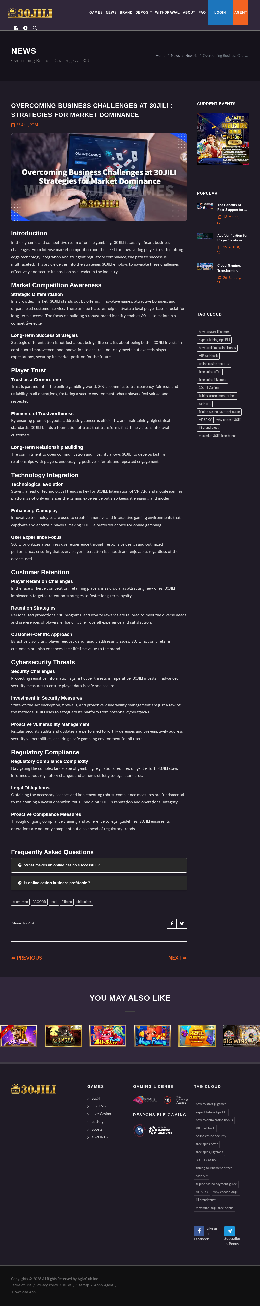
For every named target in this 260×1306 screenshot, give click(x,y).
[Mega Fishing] (152, 1036)
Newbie (191, 56)
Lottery (98, 1122)
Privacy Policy (47, 1285)
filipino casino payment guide (219, 412)
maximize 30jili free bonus (217, 436)
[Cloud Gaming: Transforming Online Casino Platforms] (205, 266)
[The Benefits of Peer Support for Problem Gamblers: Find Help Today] (205, 206)
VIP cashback (208, 356)
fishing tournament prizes (217, 396)
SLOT (96, 1098)
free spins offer (210, 372)
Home (160, 56)
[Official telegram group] (25, 27)
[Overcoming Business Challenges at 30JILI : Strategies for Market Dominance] (30, 13)
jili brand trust (209, 428)
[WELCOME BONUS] (223, 139)
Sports (97, 1129)
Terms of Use (21, 1285)
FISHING (99, 1106)
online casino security (214, 364)
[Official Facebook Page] (16, 27)
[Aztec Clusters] (197, 1036)
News (175, 56)
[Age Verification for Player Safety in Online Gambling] (205, 236)
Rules (67, 1285)
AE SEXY (205, 420)
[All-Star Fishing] (107, 1036)
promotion (20, 902)
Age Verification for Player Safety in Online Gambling (232, 240)
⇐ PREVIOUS (26, 958)
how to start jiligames (214, 332)
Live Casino (101, 1114)
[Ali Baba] (18, 1036)
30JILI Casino (209, 388)
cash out (205, 404)
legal (54, 902)
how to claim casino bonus (217, 348)
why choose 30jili (228, 420)
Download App (24, 1292)
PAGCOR (39, 902)
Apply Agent (103, 1285)
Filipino (67, 902)
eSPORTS (100, 1137)
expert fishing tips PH (214, 340)
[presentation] (4, 1035)
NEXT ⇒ (177, 958)
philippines (84, 902)
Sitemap (82, 1285)
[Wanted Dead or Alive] (63, 1036)
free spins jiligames (212, 380)
